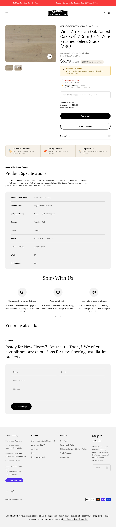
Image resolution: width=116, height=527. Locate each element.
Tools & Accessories (38, 457)
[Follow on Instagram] (12, 491)
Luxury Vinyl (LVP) (38, 445)
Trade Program (66, 453)
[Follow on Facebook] (6, 491)
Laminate (34, 449)
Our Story (64, 441)
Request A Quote (85, 126)
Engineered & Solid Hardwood (43, 441)
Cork (33, 453)
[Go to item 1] (9, 68)
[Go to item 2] (18, 68)
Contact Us (64, 457)
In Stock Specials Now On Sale (23, 3)
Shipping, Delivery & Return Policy (73, 449)
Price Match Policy (67, 445)
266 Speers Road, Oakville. (75, 519)
